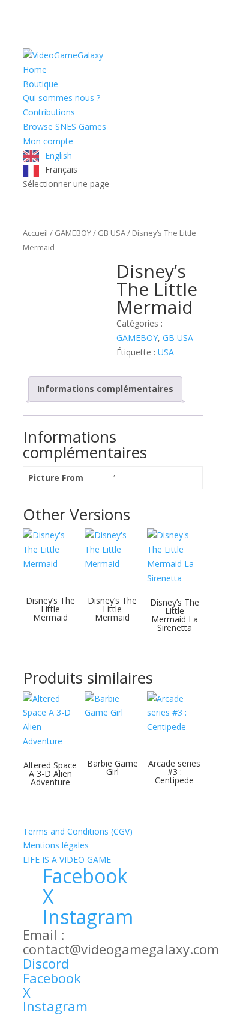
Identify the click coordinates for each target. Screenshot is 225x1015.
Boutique (40, 84)
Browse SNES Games (64, 126)
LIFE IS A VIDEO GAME (67, 859)
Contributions (49, 112)
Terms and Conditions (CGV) (78, 831)
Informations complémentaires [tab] (105, 388)
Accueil (35, 232)
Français (61, 169)
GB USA (111, 232)
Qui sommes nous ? (61, 97)
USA (166, 352)
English (58, 155)
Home (35, 69)
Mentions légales (56, 845)
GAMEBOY (73, 232)
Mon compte (48, 141)
